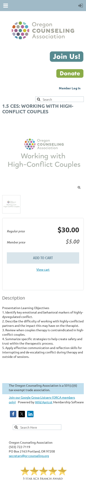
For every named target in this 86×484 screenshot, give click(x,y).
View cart (43, 269)
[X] (22, 414)
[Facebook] (13, 414)
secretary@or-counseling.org (29, 456)
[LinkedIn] (30, 414)
